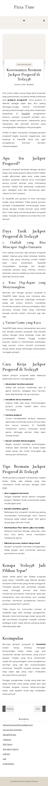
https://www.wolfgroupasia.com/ (18, 725)
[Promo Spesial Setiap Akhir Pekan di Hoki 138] (40, 709)
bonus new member (12, 730)
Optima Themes (31, 781)
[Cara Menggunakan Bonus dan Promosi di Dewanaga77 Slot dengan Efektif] (8, 709)
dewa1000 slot (9, 734)
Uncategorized (24, 64)
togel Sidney (8, 764)
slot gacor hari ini (10, 749)
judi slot (6, 754)
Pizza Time (24, 7)
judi (4, 759)
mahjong (7, 739)
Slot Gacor (7, 744)
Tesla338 (25, 113)
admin (31, 84)
